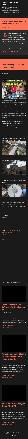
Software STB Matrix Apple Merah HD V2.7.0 (13, 404)
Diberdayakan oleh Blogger (15, 432)
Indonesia (9, 232)
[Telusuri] (22, 3)
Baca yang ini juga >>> (8, 327)
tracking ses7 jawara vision (13, 230)
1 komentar (10, 325)
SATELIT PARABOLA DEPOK (10, 3)
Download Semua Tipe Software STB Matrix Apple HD (13, 307)
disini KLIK (7, 211)
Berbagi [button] (4, 51)
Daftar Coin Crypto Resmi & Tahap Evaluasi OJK (14, 22)
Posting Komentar (12, 51)
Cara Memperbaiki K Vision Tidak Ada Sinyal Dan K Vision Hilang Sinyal (14, 356)
